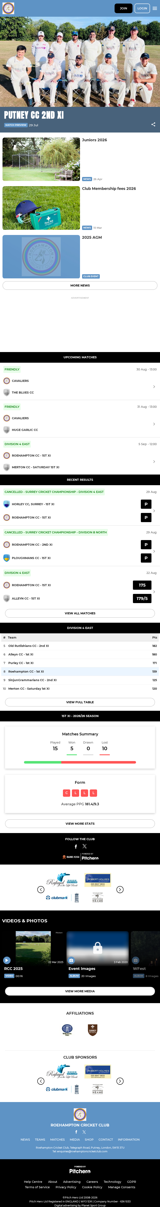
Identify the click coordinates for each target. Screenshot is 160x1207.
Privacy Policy (66, 1187)
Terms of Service (37, 1187)
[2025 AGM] (41, 257)
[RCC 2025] (33, 948)
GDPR (131, 1182)
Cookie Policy (92, 1187)
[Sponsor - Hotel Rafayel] (62, 881)
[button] (153, 125)
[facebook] (76, 1132)
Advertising (72, 1182)
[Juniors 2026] (41, 159)
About (52, 1182)
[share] (153, 125)
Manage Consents (121, 1187)
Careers (92, 1182)
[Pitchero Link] (90, 858)
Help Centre (33, 1182)
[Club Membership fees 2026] (41, 208)
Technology (112, 1182)
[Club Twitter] (84, 847)
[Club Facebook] (75, 847)
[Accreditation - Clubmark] (62, 898)
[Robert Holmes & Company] (97, 881)
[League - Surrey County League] (97, 898)
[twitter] (84, 1132)
